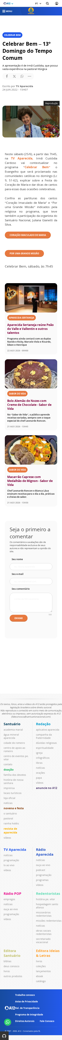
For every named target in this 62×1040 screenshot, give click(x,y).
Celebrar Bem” (37, 167)
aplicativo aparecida (47, 729)
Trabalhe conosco (25, 995)
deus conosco (11, 966)
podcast (40, 870)
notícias (8, 803)
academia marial (13, 729)
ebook (39, 976)
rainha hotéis (11, 823)
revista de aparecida (10, 830)
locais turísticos (13, 793)
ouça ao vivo (43, 865)
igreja (39, 752)
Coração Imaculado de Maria (28, 235)
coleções (41, 966)
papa (39, 777)
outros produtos (13, 976)
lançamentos (43, 971)
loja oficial (9, 798)
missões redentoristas (48, 920)
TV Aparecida (15, 849)
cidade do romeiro (14, 742)
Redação (43, 724)
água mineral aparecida (11, 736)
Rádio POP (12, 893)
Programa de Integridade (29, 1014)
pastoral (8, 818)
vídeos (7, 837)
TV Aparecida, (22, 158)
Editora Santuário (12, 953)
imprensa (9, 788)
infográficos (43, 757)
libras (39, 762)
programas (42, 880)
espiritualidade (45, 747)
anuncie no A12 (46, 788)
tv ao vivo (9, 865)
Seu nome (17, 559)
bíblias (7, 961)
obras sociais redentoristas (43, 932)
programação (11, 860)
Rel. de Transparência (27, 1008)
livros (7, 971)
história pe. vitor (45, 899)
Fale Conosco (47, 1021)
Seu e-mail (17, 574)
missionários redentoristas (43, 914)
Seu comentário (21, 588)
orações (40, 772)
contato (8, 764)
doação (9, 769)
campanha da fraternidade (44, 736)
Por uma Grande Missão (24, 253)
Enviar (18, 618)
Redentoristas (48, 893)
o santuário (10, 813)
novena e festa (14, 808)
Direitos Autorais (24, 1021)
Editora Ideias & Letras (48, 953)
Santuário (12, 724)
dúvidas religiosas (46, 742)
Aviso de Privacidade (26, 1001)
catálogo (41, 981)
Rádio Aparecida (44, 852)
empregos (9, 899)
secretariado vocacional (43, 940)
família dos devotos (15, 774)
